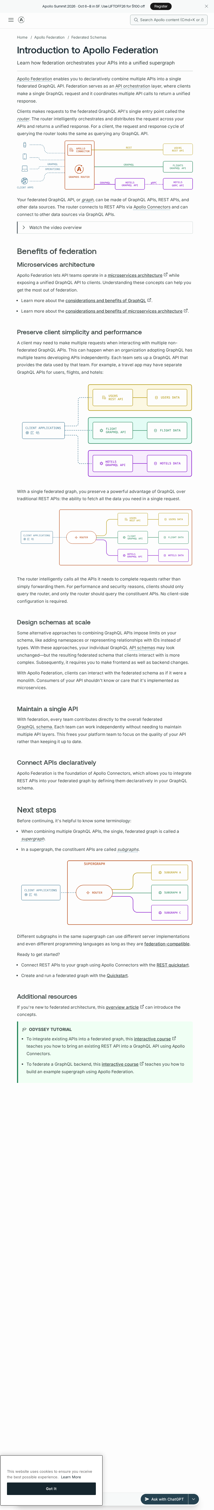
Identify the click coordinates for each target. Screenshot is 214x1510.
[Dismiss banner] (206, 6)
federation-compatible (166, 943)
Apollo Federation (49, 37)
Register (160, 6)
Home (22, 37)
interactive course (152, 1038)
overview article (122, 1007)
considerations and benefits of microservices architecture (124, 311)
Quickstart (117, 975)
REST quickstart (173, 965)
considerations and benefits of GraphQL (105, 300)
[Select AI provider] (193, 1499)
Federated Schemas (88, 37)
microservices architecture (135, 275)
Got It (51, 1488)
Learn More (71, 1477)
